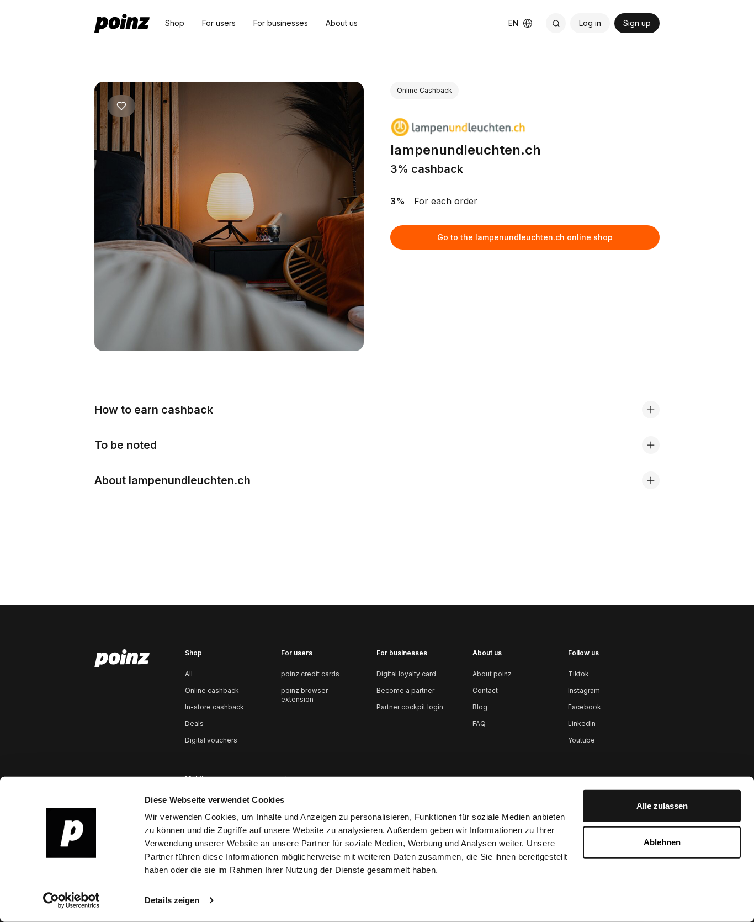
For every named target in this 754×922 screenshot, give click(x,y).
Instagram (584, 690)
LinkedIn (582, 723)
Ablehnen (662, 841)
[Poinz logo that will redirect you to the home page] (122, 658)
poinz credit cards (310, 674)
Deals (194, 723)
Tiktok (578, 674)
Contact (485, 690)
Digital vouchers (211, 740)
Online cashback (212, 690)
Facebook (584, 707)
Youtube (581, 740)
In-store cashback (214, 707)
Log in (590, 23)
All (189, 674)
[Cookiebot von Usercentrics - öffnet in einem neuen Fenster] (71, 900)
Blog (479, 707)
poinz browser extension (304, 694)
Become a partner (405, 690)
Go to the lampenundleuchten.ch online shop (525, 237)
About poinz (492, 674)
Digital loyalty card (406, 674)
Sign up (637, 23)
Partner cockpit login (409, 707)
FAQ (479, 723)
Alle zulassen (662, 805)
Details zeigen (172, 900)
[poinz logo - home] (122, 23)
